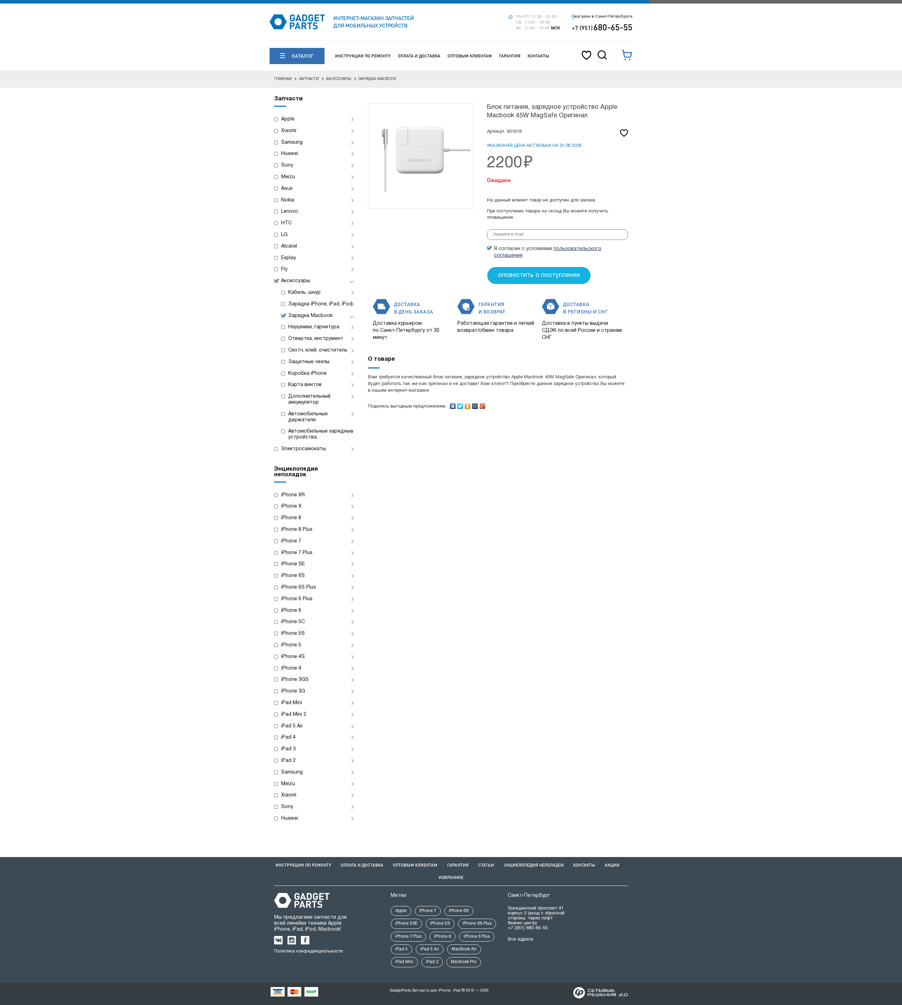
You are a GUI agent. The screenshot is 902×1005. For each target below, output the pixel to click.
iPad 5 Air (292, 726)
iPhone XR (293, 495)
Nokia (287, 200)
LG (284, 234)
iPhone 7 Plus (297, 553)
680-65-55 (602, 26)
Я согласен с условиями (547, 252)
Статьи (486, 865)
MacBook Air (464, 949)
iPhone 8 (291, 518)
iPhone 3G (293, 691)
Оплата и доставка (419, 55)
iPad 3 (288, 749)
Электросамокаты (303, 449)
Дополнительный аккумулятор (309, 399)
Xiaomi (288, 131)
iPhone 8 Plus (297, 529)
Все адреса (520, 939)
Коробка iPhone (307, 373)
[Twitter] (460, 404)
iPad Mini (291, 703)
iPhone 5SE (406, 923)
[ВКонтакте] (453, 404)
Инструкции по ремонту (363, 55)
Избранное (451, 877)
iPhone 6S (293, 575)
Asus (287, 188)
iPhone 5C (293, 622)
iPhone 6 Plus (297, 599)
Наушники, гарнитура (313, 327)
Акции (612, 865)
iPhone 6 (291, 610)
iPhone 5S (293, 633)
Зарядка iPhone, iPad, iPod (320, 304)
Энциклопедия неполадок (534, 865)
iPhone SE (293, 564)
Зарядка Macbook (310, 316)
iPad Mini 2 (293, 714)
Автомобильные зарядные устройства (320, 434)
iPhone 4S (293, 657)
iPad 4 (288, 737)
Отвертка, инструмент (315, 338)
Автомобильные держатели (308, 417)
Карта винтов (305, 385)
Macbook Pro (463, 962)
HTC (286, 223)
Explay (288, 258)
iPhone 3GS (295, 679)
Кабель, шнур (304, 292)
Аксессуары (295, 281)
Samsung (292, 142)
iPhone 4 (291, 668)
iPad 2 (288, 760)
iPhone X (291, 506)
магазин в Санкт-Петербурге (603, 16)
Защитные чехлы (308, 362)
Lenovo (289, 211)
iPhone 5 (291, 645)
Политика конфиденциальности (308, 951)
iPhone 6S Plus (298, 587)
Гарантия (509, 55)
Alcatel (289, 246)
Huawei (289, 153)
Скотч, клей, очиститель (317, 350)
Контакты (538, 55)
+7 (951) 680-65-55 (528, 928)
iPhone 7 (291, 541)
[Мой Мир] (475, 404)
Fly (284, 269)
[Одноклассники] (467, 404)
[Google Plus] (482, 404)
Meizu (288, 177)
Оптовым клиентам (469, 55)
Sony (287, 165)
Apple (288, 119)
